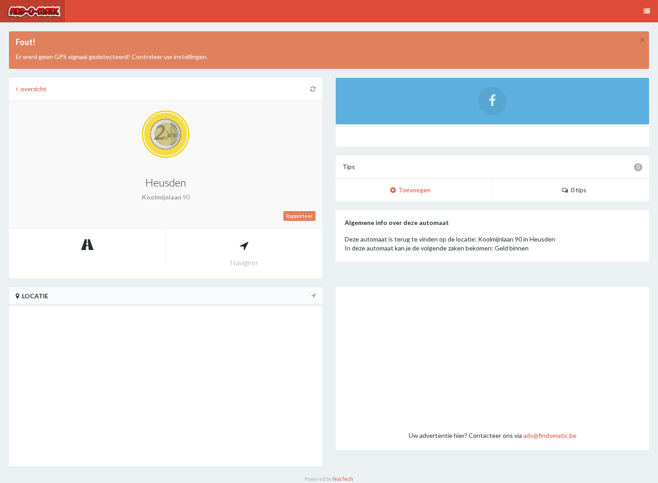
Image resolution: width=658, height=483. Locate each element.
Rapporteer (299, 215)
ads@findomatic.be (550, 435)
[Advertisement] (492, 358)
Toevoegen (413, 190)
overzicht (32, 89)
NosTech (343, 479)
